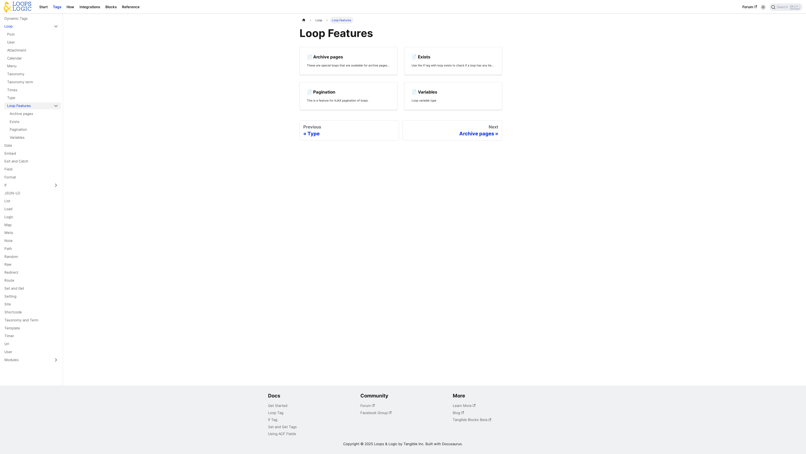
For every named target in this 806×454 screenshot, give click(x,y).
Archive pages (21, 114)
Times (12, 90)
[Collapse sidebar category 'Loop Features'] (56, 106)
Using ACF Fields (282, 434)
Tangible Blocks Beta (470, 420)
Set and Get (14, 288)
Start (43, 7)
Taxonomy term (20, 82)
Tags (57, 7)
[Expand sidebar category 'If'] (56, 185)
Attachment (16, 50)
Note (8, 241)
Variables (17, 137)
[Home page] (304, 20)
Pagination (18, 129)
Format (10, 177)
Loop (8, 26)
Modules (11, 360)
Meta (8, 233)
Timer (9, 336)
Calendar (14, 58)
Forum (747, 7)
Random (11, 257)
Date (8, 145)
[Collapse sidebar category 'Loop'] (56, 26)
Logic (8, 217)
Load (8, 209)
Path (8, 249)
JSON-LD (12, 193)
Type (11, 98)
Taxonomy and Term (21, 320)
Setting (10, 296)
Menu (12, 66)
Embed (10, 153)
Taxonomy (15, 74)
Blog (456, 413)
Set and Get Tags (282, 427)
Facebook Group (374, 413)
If (5, 185)
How (70, 7)
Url (6, 344)
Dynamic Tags (16, 18)
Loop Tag (275, 413)
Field (8, 169)
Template (12, 328)
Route (9, 280)
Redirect (11, 272)
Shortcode (13, 312)
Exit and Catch (16, 161)
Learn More (462, 406)
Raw (8, 264)
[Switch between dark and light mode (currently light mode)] (763, 7)
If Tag (272, 420)
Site (7, 304)
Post (11, 34)
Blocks (111, 7)
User (11, 42)
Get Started (277, 406)
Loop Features (19, 106)
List (7, 201)
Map (8, 225)
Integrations (90, 7)
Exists (15, 122)
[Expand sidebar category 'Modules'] (56, 359)
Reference (131, 7)
